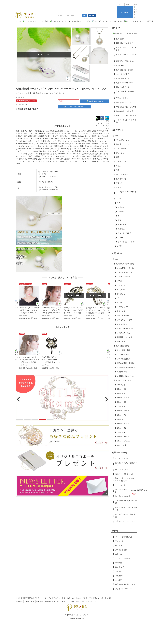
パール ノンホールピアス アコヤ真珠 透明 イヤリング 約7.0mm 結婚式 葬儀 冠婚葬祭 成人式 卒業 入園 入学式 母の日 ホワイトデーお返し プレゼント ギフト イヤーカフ (29, 360)
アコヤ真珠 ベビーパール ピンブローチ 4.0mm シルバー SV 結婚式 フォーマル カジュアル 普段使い (51, 360)
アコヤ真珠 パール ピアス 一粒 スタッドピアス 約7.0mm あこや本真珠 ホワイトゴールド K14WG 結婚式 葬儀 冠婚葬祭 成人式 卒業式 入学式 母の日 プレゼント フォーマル (51, 310)
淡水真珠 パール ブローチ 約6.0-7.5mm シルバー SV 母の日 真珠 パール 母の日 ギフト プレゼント (96, 310)
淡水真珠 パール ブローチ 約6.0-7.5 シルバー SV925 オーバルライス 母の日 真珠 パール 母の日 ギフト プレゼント (73, 310)
